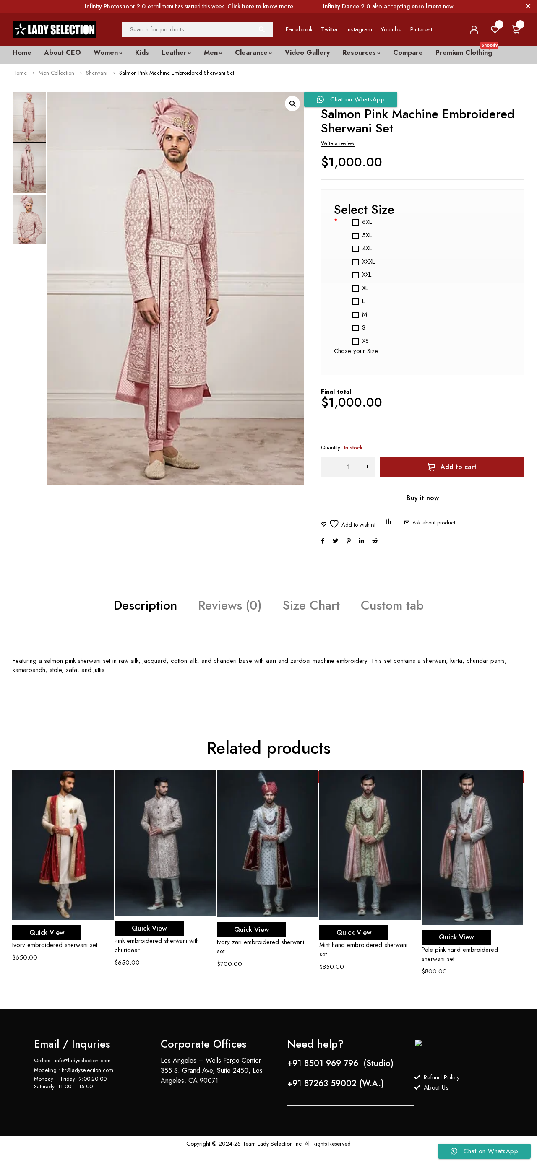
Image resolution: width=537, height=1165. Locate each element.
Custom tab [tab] (392, 605)
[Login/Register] (474, 29)
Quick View (46, 932)
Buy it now (423, 498)
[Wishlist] (348, 524)
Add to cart (459, 467)
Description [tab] (145, 605)
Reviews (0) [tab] (230, 605)
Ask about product (433, 523)
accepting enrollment (412, 6)
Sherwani (96, 73)
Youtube (391, 29)
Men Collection (56, 73)
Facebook (299, 29)
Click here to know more (260, 6)
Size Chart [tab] (311, 605)
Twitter (329, 29)
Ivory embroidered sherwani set (54, 945)
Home (20, 73)
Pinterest (421, 29)
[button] (292, 103)
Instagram (359, 29)
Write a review (338, 143)
